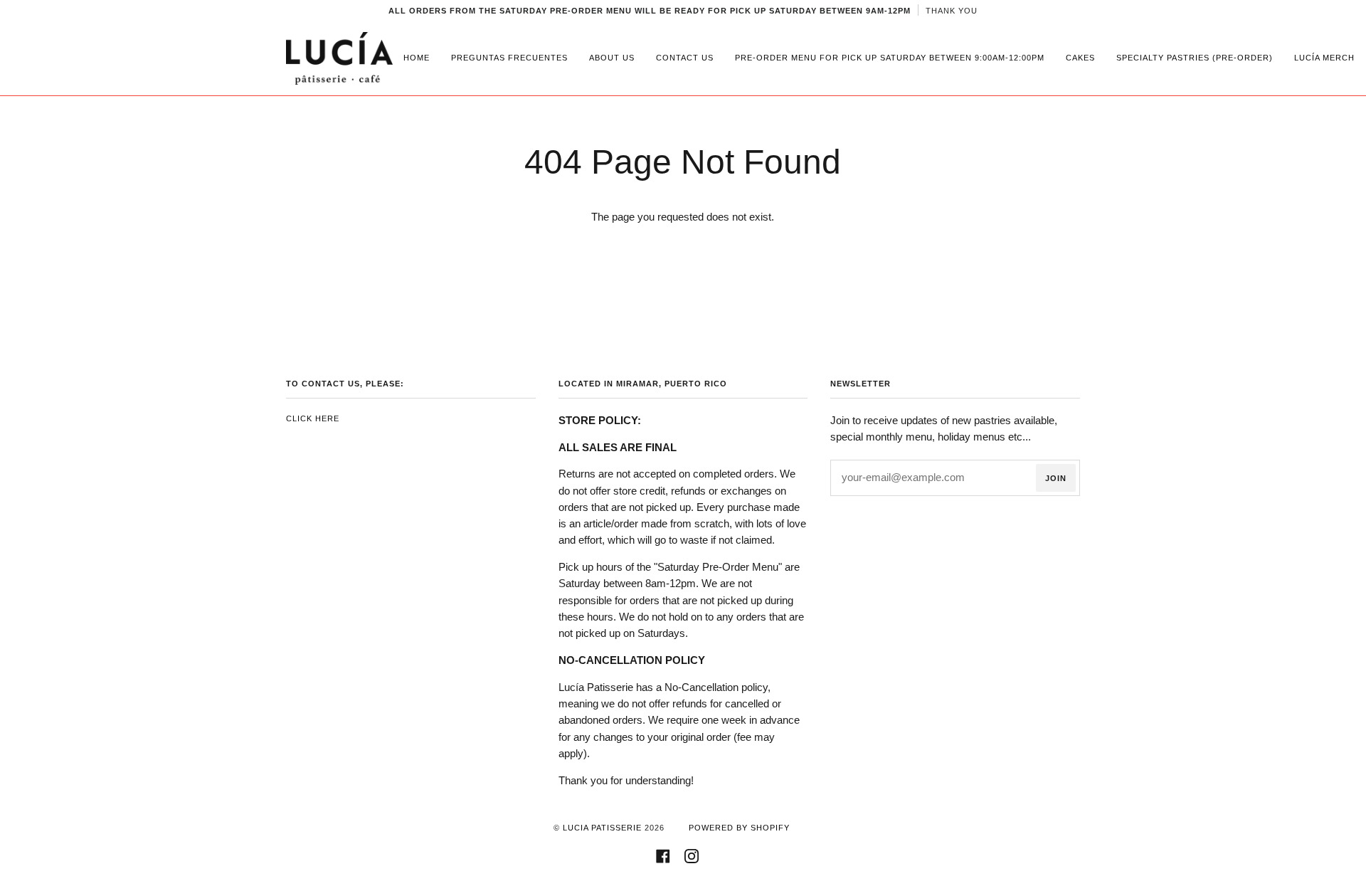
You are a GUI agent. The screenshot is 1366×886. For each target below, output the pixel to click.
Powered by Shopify (739, 827)
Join (1055, 478)
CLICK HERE (312, 418)
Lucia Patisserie (602, 827)
